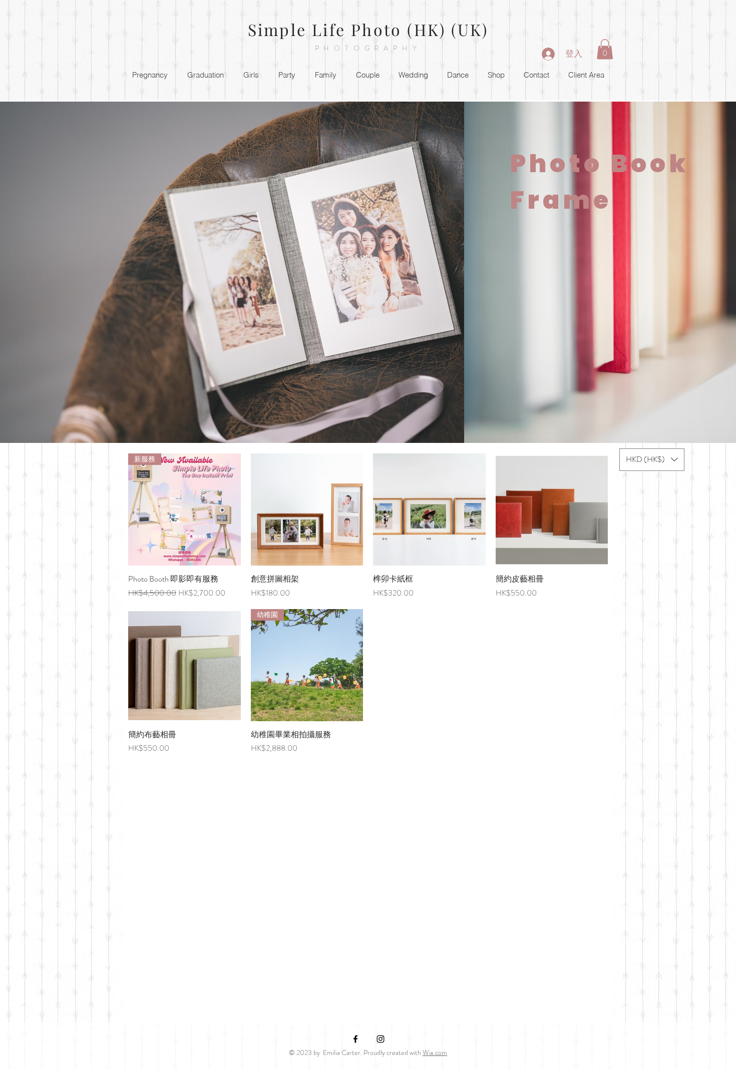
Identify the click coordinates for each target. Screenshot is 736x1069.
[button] (604, 49)
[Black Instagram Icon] (381, 1039)
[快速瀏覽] (307, 509)
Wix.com (435, 1052)
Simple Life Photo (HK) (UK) (368, 29)
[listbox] (651, 459)
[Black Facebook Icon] (355, 1039)
